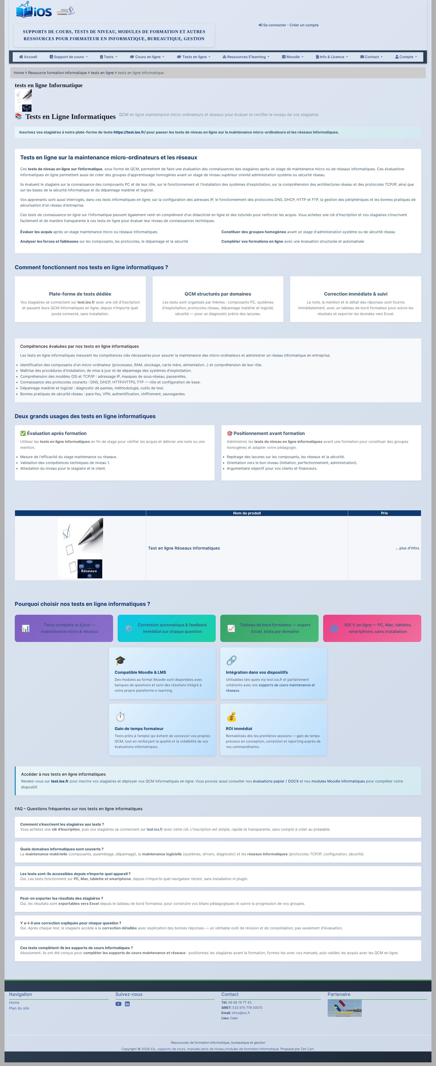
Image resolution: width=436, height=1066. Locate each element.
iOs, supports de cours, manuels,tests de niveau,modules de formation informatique (215, 1049)
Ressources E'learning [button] (246, 56)
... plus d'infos (407, 548)
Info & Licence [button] (332, 56)
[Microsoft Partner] (65, 10)
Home (19, 72)
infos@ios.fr (241, 1013)
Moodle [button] (293, 56)
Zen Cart (307, 1049)
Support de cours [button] (69, 56)
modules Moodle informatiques (338, 781)
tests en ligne (102, 72)
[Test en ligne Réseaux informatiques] (80, 548)
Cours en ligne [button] (147, 56)
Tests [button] (108, 56)
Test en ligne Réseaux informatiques (184, 548)
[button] (427, 1044)
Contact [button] (372, 56)
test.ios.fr (60, 781)
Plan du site (19, 1008)
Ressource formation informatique (57, 72)
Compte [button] (406, 56)
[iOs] (35, 10)
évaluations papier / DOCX (276, 781)
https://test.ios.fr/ (130, 132)
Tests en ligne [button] (194, 56)
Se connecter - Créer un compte (290, 25)
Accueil (30, 56)
